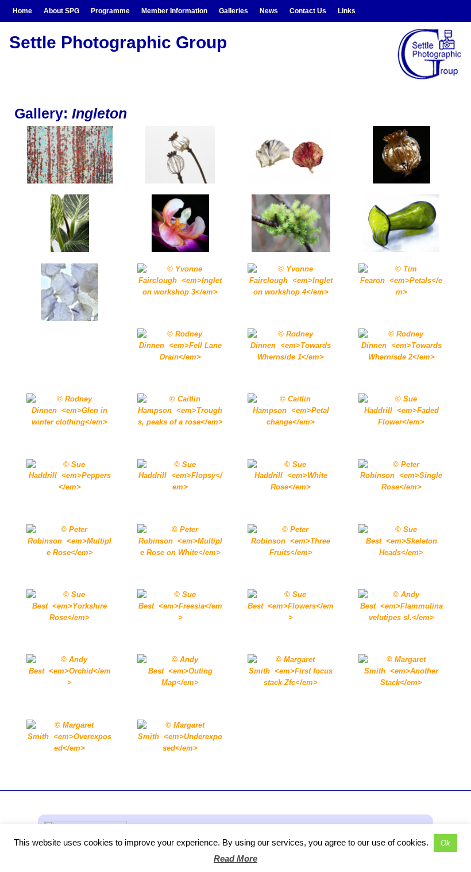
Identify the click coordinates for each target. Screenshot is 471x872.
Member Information (174, 11)
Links (347, 11)
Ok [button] (445, 843)
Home (22, 11)
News (269, 11)
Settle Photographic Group (118, 42)
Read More (235, 858)
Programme (110, 11)
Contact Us (307, 11)
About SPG (61, 11)
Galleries (233, 11)
